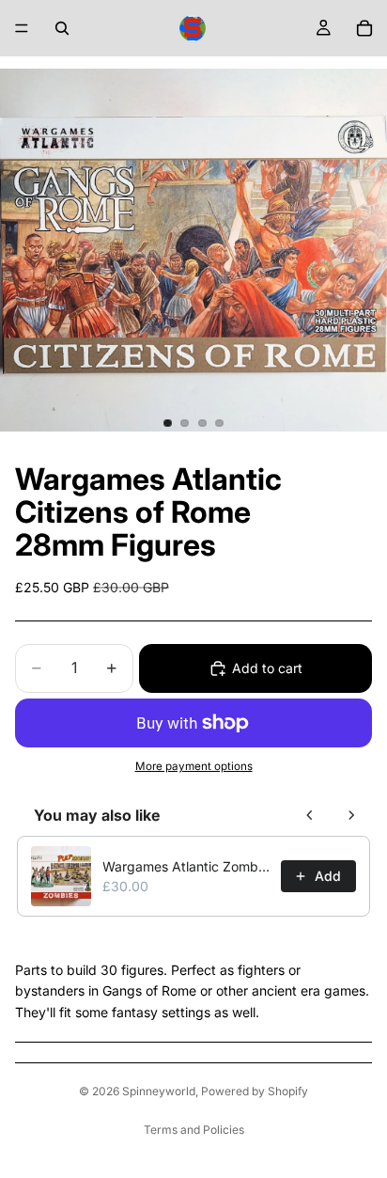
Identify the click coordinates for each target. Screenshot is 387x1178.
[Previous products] (310, 815)
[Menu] (21, 28)
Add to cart (267, 668)
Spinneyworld (158, 1091)
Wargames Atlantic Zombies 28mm (186, 866)
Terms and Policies (194, 1130)
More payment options (194, 766)
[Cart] (364, 28)
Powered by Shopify (254, 1091)
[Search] (62, 28)
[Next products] (351, 815)
